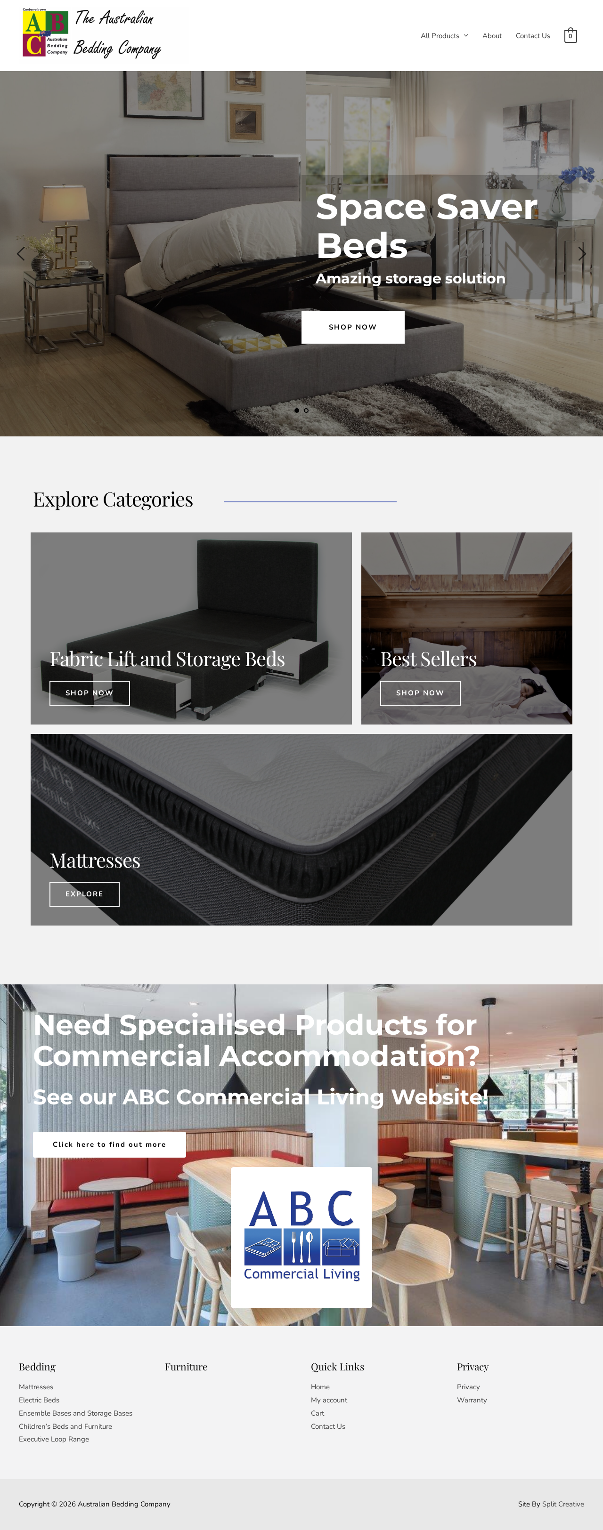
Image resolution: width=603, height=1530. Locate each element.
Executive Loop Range (54, 1439)
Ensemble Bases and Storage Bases (75, 1413)
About (492, 35)
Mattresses (36, 1387)
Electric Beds (39, 1400)
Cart (317, 1413)
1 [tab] (296, 410)
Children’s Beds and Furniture (65, 1426)
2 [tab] (306, 410)
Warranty (472, 1400)
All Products (440, 35)
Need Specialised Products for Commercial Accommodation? (259, 1040)
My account (329, 1400)
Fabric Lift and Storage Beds (167, 658)
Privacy (468, 1387)
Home (320, 1387)
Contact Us (533, 35)
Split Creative (563, 1504)
